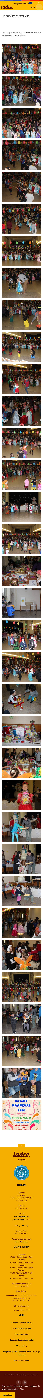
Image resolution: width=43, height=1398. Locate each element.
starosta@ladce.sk (21, 1216)
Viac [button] (22, 1389)
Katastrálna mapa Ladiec (21, 1328)
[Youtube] (25, 1382)
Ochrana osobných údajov (21, 1323)
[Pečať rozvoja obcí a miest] (21, 1172)
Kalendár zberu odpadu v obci (21, 1340)
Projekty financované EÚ (21, 4)
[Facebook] (18, 1382)
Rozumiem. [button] (7, 1395)
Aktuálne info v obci (21, 1360)
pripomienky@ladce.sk (21, 1220)
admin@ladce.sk (21, 1242)
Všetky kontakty (21, 1225)
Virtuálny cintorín (21, 1334)
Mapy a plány (21, 1346)
